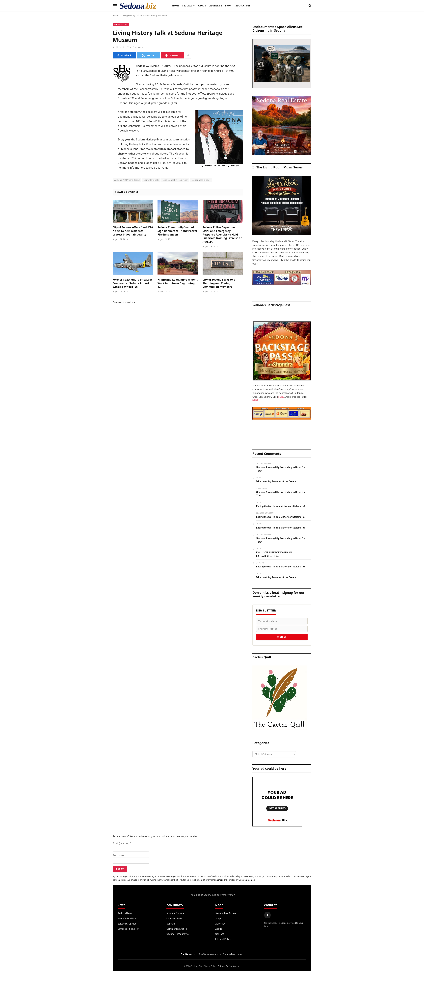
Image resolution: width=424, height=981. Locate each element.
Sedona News (121, 24)
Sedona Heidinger (201, 180)
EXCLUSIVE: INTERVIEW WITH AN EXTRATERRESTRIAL (274, 554)
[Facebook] (101, 75)
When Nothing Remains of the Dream (276, 481)
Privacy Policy (210, 966)
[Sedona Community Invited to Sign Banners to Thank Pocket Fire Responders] (178, 211)
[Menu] (115, 5)
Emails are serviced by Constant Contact (236, 880)
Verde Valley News (127, 918)
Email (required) (122, 843)
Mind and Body (174, 918)
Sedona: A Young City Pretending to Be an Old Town (281, 469)
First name (118, 855)
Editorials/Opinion (127, 923)
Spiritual (170, 923)
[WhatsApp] (101, 125)
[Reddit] (101, 117)
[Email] (101, 108)
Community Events (176, 929)
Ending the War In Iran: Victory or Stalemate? (280, 506)
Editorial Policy (223, 939)
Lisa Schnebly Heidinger (175, 180)
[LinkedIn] (101, 91)
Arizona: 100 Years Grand (127, 180)
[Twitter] (101, 83)
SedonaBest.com (232, 954)
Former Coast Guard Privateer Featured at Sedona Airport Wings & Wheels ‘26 (132, 283)
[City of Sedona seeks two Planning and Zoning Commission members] (223, 263)
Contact (219, 934)
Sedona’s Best (243, 5)
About (202, 5)
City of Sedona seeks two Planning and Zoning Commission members (219, 283)
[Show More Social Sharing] (188, 55)
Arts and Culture (175, 913)
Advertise (215, 5)
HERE (281, 396)
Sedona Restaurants (177, 934)
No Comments (136, 47)
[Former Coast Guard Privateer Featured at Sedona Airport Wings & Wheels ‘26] (133, 263)
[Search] (309, 5)
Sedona (187, 5)
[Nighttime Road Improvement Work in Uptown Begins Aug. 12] (178, 263)
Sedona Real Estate (225, 913)
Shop (228, 5)
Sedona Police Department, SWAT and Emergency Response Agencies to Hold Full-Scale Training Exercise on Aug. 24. (222, 234)
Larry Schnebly (151, 180)
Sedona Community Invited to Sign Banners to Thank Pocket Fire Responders (177, 231)
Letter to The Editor (128, 929)
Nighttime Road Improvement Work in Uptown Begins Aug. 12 (178, 283)
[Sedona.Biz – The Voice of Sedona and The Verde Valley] (138, 5)
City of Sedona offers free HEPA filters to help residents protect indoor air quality (133, 231)
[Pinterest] (101, 100)
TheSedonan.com (208, 954)
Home (175, 5)
